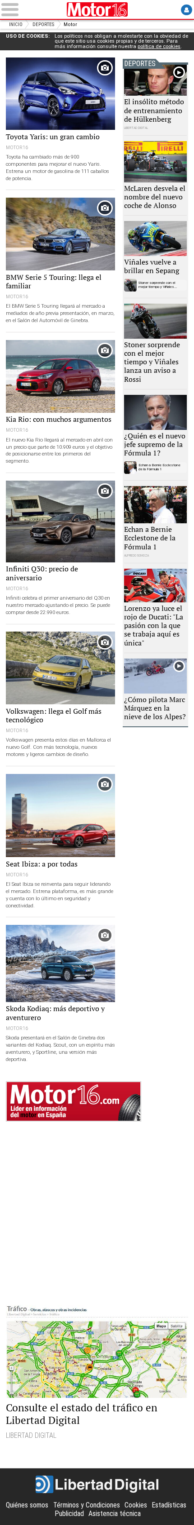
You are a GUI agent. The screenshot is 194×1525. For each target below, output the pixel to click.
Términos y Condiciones (86, 1505)
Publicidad (69, 1513)
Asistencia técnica (114, 1513)
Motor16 (97, 9)
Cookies (136, 1505)
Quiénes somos (27, 1505)
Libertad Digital (97, 1485)
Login (186, 10)
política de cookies (159, 46)
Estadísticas (169, 1505)
